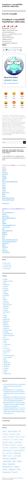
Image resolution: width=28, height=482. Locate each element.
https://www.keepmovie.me (9, 241)
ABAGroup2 (17, 115)
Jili (10, 116)
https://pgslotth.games (8, 199)
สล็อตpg (5, 361)
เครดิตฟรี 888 (12, 469)
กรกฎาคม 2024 (7, 265)
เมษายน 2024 (6, 268)
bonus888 (6, 290)
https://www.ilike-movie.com (10, 239)
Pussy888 (11, 120)
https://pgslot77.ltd (7, 230)
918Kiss (11, 115)
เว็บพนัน (13, 125)
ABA (14, 115)
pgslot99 (4, 232)
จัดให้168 (5, 456)
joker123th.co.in (22, 116)
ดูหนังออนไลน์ (5, 216)
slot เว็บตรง (5, 172)
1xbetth (4, 190)
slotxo (3, 185)
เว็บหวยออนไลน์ (6, 252)
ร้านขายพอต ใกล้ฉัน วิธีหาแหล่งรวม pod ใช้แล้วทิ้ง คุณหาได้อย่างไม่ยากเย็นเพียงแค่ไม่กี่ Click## (14, 386)
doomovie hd (5, 203)
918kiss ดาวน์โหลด (8, 281)
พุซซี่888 (4, 223)
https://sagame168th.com (9, 218)
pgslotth (5, 322)
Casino (3, 116)
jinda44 (4, 176)
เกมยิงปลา (10, 125)
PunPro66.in (9, 129)
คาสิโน (23, 122)
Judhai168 (6, 306)
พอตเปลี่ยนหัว (13, 458)
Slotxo (20, 122)
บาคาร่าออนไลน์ (14, 123)
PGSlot (18, 118)
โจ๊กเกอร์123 (14, 472)
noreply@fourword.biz (12, 83)
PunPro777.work (5, 120)
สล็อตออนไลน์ (4, 125)
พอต (4, 353)
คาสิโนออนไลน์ (18, 131)
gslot (3, 228)
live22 (3, 236)
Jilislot (13, 116)
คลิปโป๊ (3, 189)
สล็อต (23, 123)
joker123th (6, 303)
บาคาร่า (8, 123)
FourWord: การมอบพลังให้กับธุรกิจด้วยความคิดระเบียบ (12, 5)
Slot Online (15, 122)
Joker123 (16, 116)
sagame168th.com (18, 120)
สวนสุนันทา (6, 368)
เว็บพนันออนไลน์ (18, 125)
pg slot (4, 196)
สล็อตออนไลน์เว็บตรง (8, 466)
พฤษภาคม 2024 (7, 266)
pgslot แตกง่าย (5, 192)
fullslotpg (4, 234)
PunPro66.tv (14, 119)
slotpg (3, 187)
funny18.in (7, 116)
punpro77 (19, 445)
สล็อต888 (4, 178)
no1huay (4, 118)
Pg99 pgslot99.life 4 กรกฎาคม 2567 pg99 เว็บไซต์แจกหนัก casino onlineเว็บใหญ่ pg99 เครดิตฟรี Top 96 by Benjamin (14, 404)
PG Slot (15, 118)
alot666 (5, 286)
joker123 (4, 169)
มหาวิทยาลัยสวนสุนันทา (9, 355)
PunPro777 (20, 119)
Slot (12, 122)
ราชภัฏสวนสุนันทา (7, 357)
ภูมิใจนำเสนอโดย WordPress (7, 479)
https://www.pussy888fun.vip (10, 181)
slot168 (4, 170)
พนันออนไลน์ (19, 123)
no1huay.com (9, 118)
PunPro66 (9, 119)
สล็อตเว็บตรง (5, 174)
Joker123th (4, 127)
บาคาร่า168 (6, 348)
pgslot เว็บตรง (18, 442)
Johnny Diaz (11, 80)
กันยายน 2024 (6, 263)
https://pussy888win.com (8, 225)
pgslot (3, 179)
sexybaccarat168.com (6, 122)
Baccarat (22, 115)
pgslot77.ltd (23, 118)
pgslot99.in (4, 119)
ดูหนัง (3, 221)
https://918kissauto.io (8, 212)
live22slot (6, 308)
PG (12, 118)
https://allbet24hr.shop (8, 198)
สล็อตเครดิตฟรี (6, 364)
